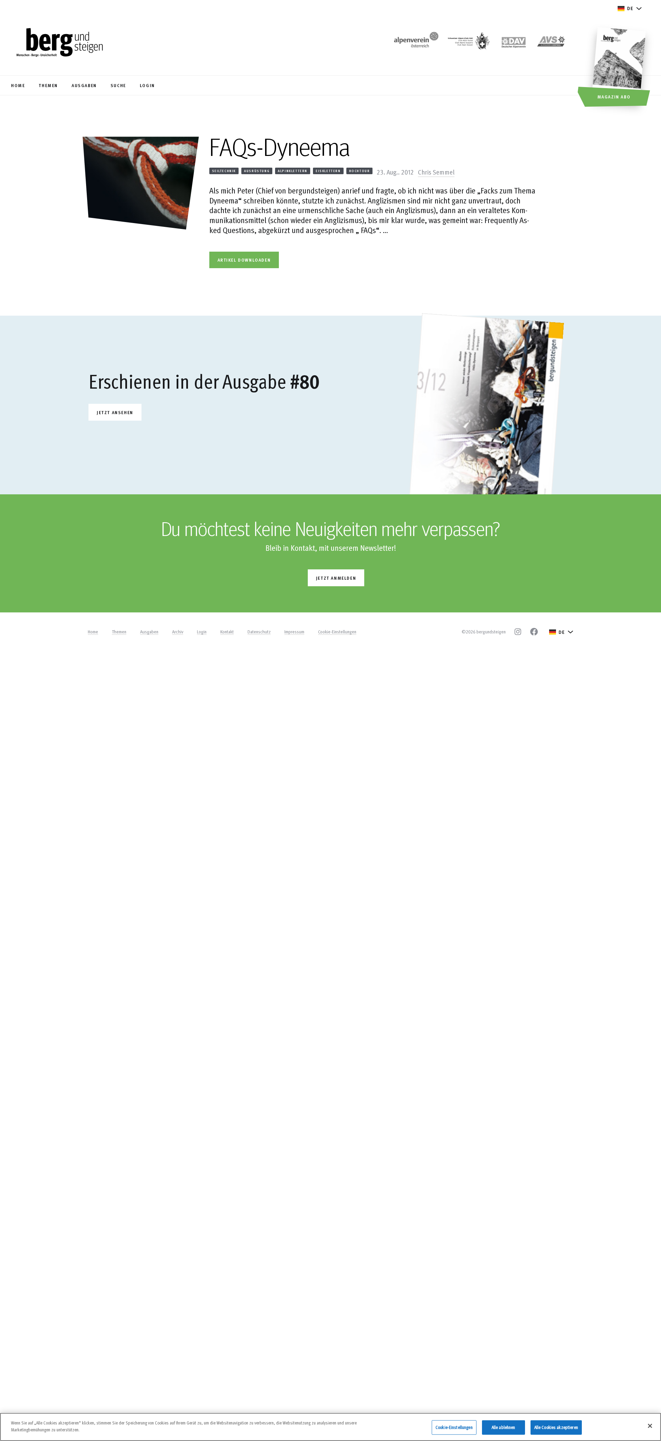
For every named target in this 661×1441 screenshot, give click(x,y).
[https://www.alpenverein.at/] (415, 43)
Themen (119, 632)
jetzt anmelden (336, 577)
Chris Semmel (436, 172)
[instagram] (518, 632)
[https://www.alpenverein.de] (513, 43)
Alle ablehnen (503, 1427)
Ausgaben (149, 632)
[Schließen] (650, 1425)
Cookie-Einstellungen (337, 632)
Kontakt (227, 632)
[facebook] (534, 632)
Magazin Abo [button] (614, 96)
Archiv (177, 632)
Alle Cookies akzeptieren (556, 1427)
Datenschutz (259, 632)
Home (93, 632)
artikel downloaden (244, 259)
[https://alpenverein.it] (551, 43)
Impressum (294, 632)
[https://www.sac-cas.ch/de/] (468, 43)
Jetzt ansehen (115, 412)
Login (202, 632)
